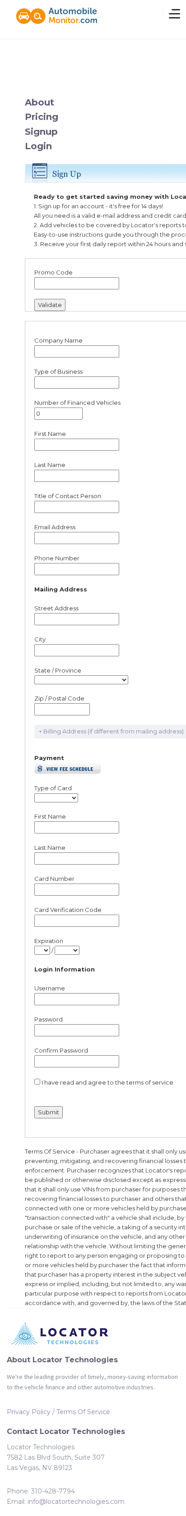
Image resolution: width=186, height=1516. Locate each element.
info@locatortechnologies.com (76, 1502)
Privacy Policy (29, 1412)
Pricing (41, 116)
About (39, 102)
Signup (41, 131)
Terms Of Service (83, 1412)
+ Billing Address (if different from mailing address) (111, 731)
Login (38, 146)
